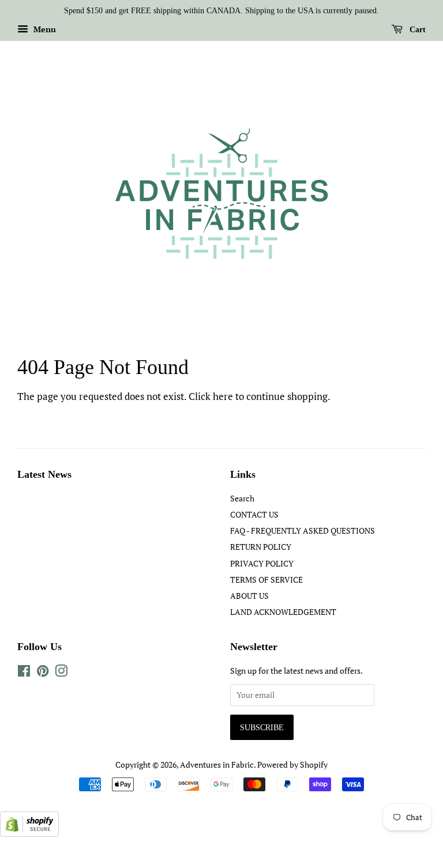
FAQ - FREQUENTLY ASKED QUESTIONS (302, 530)
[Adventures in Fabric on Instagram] (61, 672)
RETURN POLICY (260, 546)
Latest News (44, 474)
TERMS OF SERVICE (266, 579)
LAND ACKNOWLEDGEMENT (283, 611)
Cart (416, 29)
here (223, 396)
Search (242, 498)
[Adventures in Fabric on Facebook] (24, 672)
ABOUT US (249, 595)
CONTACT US (254, 514)
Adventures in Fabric (217, 764)
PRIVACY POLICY (262, 563)
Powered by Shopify (292, 764)
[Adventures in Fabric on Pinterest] (42, 672)
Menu (43, 29)
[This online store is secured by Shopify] (29, 833)
